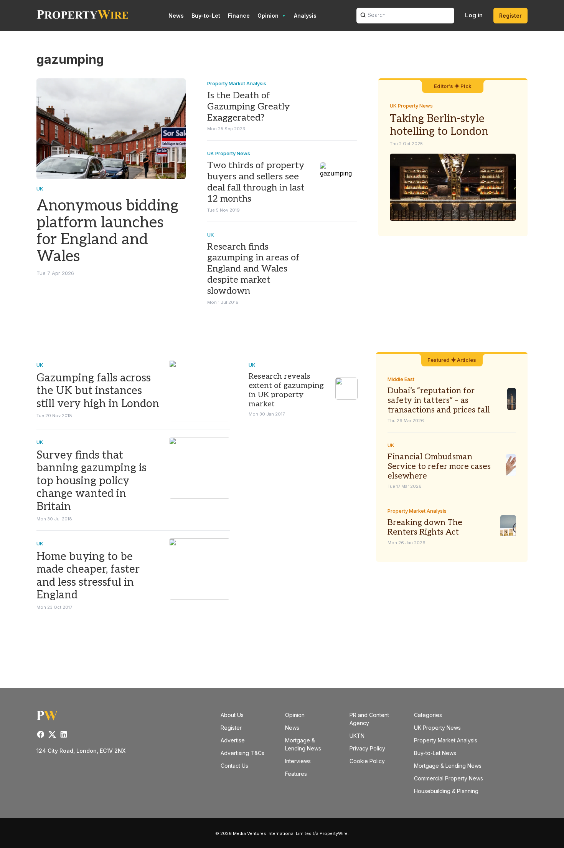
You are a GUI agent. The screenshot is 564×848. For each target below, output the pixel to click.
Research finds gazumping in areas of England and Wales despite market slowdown (253, 268)
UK (39, 189)
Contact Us (234, 765)
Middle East (401, 379)
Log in (474, 15)
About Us (232, 715)
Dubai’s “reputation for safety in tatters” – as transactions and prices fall (439, 400)
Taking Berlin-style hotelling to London (439, 125)
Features (296, 773)
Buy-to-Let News (435, 753)
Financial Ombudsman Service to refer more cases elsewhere (439, 466)
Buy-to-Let (205, 15)
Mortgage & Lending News (448, 765)
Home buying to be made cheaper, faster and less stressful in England (88, 576)
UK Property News (228, 153)
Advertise (233, 740)
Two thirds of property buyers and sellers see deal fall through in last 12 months (256, 182)
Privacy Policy (367, 748)
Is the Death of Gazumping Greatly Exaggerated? (248, 106)
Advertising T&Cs (242, 753)
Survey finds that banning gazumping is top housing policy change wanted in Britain (91, 481)
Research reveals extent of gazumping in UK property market (286, 390)
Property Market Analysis (236, 83)
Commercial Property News (448, 778)
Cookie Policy (367, 761)
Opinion (268, 15)
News (176, 15)
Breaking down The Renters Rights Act (425, 527)
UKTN (357, 735)
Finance (239, 15)
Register (510, 15)
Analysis (305, 15)
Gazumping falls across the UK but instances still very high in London (97, 391)
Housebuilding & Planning (446, 791)
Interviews (298, 761)
